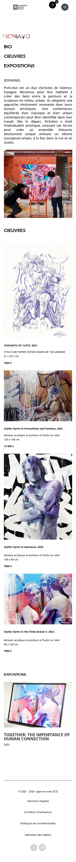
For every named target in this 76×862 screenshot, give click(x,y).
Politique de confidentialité (38, 823)
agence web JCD (47, 791)
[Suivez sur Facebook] (33, 847)
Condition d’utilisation (38, 812)
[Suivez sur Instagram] (42, 847)
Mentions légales (38, 801)
